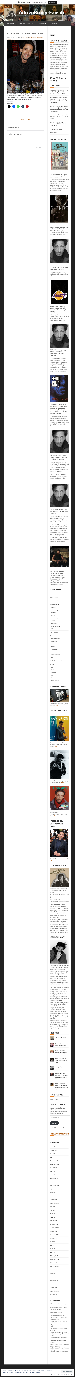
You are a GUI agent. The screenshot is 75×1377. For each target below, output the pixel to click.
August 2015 (53, 1294)
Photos (52, 635)
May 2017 (52, 1245)
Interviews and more (55, 601)
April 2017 (52, 1248)
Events (53, 669)
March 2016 (53, 1277)
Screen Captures (55, 654)
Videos (52, 664)
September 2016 (54, 1266)
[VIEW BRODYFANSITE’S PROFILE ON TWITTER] (54, 78)
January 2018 (53, 1220)
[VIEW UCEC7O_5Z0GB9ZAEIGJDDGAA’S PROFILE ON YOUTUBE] (62, 78)
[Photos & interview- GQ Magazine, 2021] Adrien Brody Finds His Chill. (58, 123)
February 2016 (54, 1280)
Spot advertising (55, 626)
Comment (38, 147)
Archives (54, 23)
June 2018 (52, 1206)
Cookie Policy (37, 1372)
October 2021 (53, 1150)
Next (30, 119)
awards (53, 615)
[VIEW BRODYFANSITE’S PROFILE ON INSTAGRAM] (57, 78)
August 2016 (53, 1270)
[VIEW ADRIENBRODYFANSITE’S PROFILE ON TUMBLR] (57, 80)
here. (55, 746)
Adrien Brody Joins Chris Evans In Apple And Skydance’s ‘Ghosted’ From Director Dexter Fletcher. (59, 92)
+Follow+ (54, 1123)
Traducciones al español (56, 661)
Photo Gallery (42, 23)
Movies (53, 620)
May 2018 (52, 1210)
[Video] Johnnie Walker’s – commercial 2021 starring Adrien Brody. (57, 130)
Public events (54, 649)
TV (52, 628)
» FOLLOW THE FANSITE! (57, 1104)
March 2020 (53, 1175)
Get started (52, 2)
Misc (52, 675)
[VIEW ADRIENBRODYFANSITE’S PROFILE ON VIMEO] (65, 78)
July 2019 (52, 1189)
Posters (53, 646)
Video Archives (55, 680)
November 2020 (54, 1164)
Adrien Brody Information (26, 23)
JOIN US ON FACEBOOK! (59, 1134)
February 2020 (54, 1178)
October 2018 (53, 1199)
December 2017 (54, 1224)
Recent (53, 652)
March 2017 (53, 1252)
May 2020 (52, 1171)
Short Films (54, 623)
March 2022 (53, 1146)
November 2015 (54, 1284)
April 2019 (52, 1192)
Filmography (58, 1067)
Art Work (53, 612)
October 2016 (53, 1263)
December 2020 (54, 1160)
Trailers (53, 678)
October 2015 (53, 1287)
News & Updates (54, 604)
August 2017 (53, 1238)
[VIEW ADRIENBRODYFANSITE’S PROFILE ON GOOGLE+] (51, 80)
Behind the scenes (55, 638)
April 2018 (52, 1213)
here (57, 705)
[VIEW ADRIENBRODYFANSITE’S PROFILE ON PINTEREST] (59, 78)
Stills (52, 657)
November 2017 (54, 1227)
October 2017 (53, 1231)
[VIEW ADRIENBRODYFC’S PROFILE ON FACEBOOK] (51, 78)
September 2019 (54, 1185)
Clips (52, 667)
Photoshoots (54, 644)
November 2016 (54, 1259)
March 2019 (53, 1196)
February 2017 (54, 1255)
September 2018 (54, 1203)
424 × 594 (25, 37)
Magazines (54, 641)
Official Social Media (60, 1037)
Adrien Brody (54, 610)
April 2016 (52, 1273)
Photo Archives (54, 632)
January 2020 (53, 1182)
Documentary (54, 618)
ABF (51, 594)
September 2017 (54, 1234)
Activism (53, 607)
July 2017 (52, 1241)
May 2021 (52, 1157)
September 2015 (54, 1291)
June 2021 (52, 1153)
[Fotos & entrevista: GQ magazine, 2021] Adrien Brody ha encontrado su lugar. (59, 116)
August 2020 (53, 1167)
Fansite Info (10, 23)
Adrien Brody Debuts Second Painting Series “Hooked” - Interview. (61, 1052)
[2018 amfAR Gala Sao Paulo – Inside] (25, 66)
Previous (22, 119)
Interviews (53, 672)
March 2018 (53, 1217)
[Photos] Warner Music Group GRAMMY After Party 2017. (61, 1060)
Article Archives (54, 597)
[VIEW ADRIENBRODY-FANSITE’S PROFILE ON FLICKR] (54, 80)
